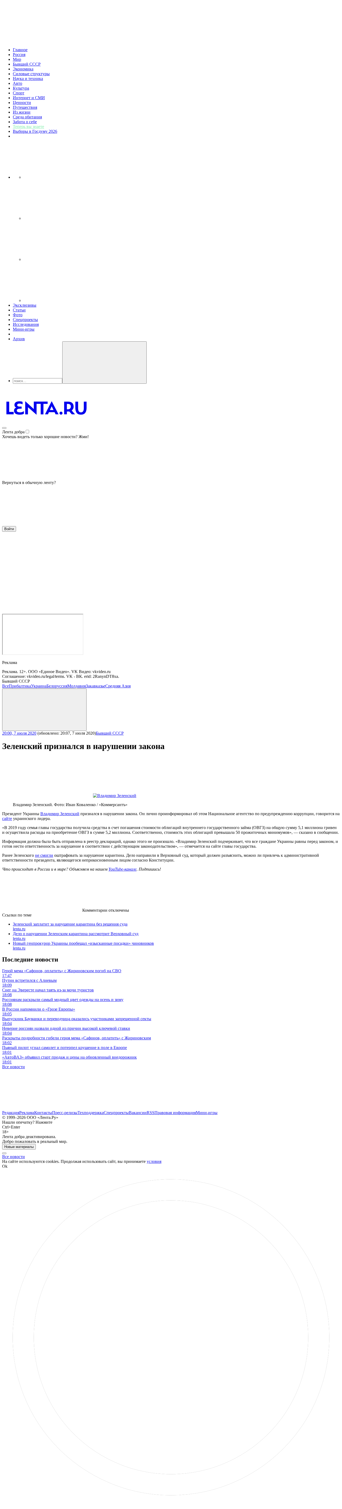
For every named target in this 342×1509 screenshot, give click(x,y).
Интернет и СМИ (29, 97)
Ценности (22, 102)
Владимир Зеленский (59, 813)
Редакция (10, 1112)
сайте (7, 818)
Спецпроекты (25, 319)
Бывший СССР (27, 64)
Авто (17, 83)
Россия (19, 54)
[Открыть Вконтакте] (64, 177)
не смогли (44, 855)
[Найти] (104, 362)
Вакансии (138, 1112)
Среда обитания (27, 117)
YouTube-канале (122, 869)
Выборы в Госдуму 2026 (35, 131)
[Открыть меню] (4, 428)
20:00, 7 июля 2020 (19, 733)
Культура (21, 88)
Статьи (19, 310)
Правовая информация (175, 1112)
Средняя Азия (118, 686)
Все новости (13, 1066)
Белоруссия (56, 686)
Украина (38, 686)
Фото (17, 315)
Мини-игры (23, 329)
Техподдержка (90, 1112)
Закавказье (95, 686)
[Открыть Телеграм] (64, 218)
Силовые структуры (31, 73)
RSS (150, 1112)
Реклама (26, 1112)
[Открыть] (64, 300)
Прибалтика (20, 686)
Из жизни (21, 112)
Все (5, 686)
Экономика (23, 69)
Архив (19, 339)
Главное (20, 49)
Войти (9, 529)
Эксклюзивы (24, 305)
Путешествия (25, 107)
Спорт (18, 93)
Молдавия (76, 686)
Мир (17, 59)
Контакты (43, 1112)
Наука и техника (28, 78)
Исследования (26, 324)
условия (154, 1161)
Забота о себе (25, 121)
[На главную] (46, 426)
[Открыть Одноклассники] (64, 259)
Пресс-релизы (64, 1112)
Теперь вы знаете (28, 126)
